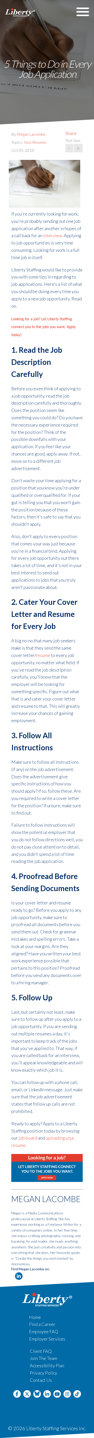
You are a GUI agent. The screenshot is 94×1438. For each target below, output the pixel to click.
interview (52, 235)
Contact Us (41, 1380)
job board (28, 1138)
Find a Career (42, 1324)
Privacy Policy (43, 1373)
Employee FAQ (43, 1331)
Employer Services (47, 1339)
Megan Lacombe (31, 134)
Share (70, 133)
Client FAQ (41, 1351)
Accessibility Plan (47, 1365)
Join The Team (43, 1358)
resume (43, 655)
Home (35, 1317)
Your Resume (35, 142)
